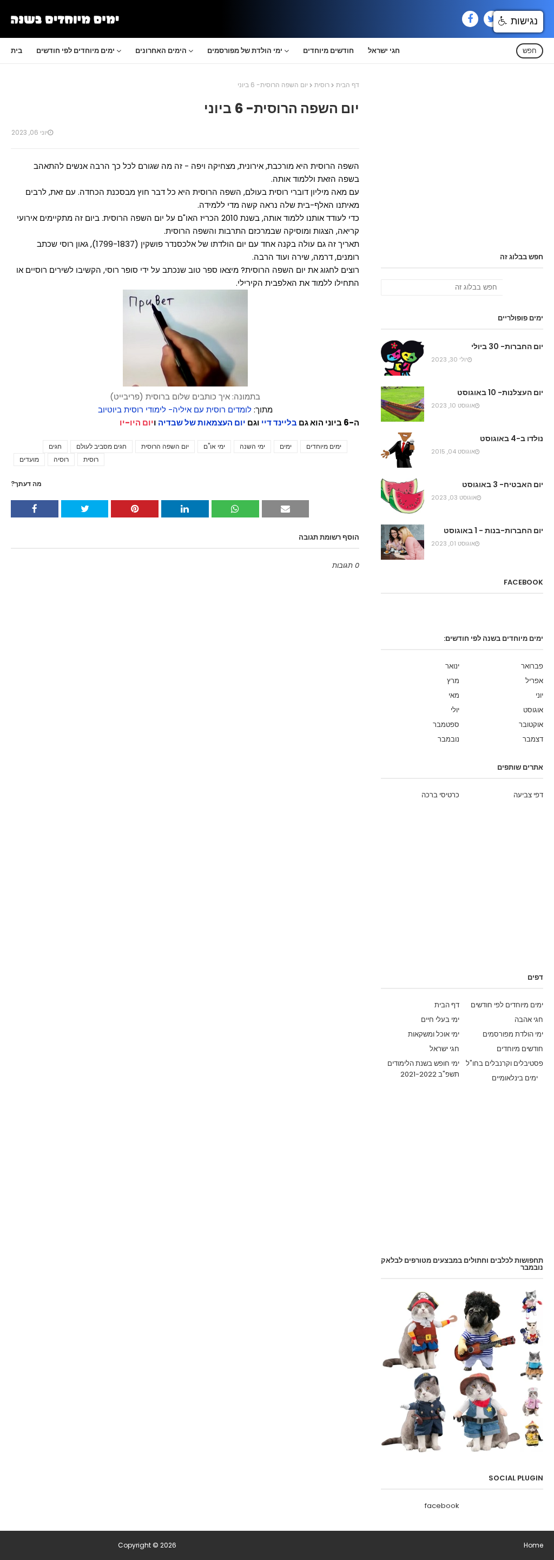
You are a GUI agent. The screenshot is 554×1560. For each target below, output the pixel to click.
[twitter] (492, 19)
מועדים (29, 459)
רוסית (321, 84)
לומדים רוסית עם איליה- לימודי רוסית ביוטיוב (175, 409)
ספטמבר (446, 724)
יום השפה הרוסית (165, 446)
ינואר (452, 666)
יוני (539, 695)
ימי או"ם (214, 446)
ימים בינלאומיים (515, 1078)
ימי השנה (252, 446)
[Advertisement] (462, 166)
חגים (55, 446)
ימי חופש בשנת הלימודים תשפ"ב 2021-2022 (423, 1068)
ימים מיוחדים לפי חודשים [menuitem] (75, 50)
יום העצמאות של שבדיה (202, 422)
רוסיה (61, 459)
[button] (518, 21)
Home (533, 1545)
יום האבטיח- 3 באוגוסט (502, 484)
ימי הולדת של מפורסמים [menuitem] (244, 50)
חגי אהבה (529, 1019)
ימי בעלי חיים (440, 1019)
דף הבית (347, 84)
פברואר (532, 666)
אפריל (534, 681)
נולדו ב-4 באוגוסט (511, 438)
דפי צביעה (528, 795)
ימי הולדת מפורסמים (513, 1034)
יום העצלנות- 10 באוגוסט (500, 392)
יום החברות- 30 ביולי (507, 346)
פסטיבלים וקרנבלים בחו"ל (504, 1063)
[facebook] (470, 19)
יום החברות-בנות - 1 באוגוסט (493, 530)
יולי (455, 710)
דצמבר (533, 739)
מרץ (453, 681)
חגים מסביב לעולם (101, 446)
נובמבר (448, 739)
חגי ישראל (444, 1049)
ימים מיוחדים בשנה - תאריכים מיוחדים (63, 1545)
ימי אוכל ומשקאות (433, 1034)
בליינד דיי (279, 422)
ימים (286, 446)
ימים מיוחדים (323, 446)
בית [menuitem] (16, 50)
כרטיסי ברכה (440, 795)
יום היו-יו (137, 422)
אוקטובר (531, 724)
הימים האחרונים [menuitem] (161, 50)
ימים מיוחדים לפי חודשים (507, 1005)
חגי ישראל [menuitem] (384, 50)
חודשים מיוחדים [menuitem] (328, 50)
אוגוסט (533, 710)
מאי (454, 695)
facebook (442, 1505)
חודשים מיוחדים (520, 1049)
